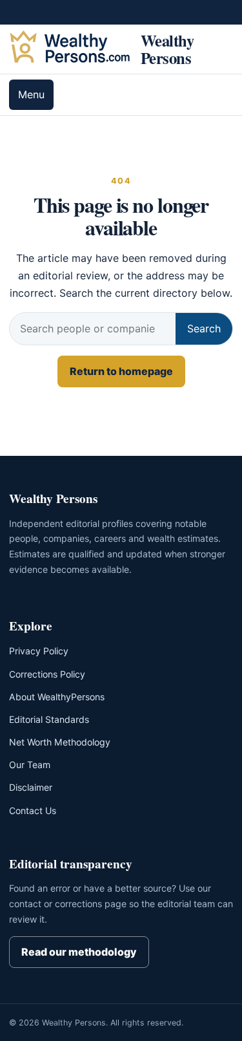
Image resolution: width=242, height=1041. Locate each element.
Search (204, 328)
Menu (31, 94)
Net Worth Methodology (59, 741)
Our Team (29, 764)
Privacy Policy (38, 650)
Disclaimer (30, 787)
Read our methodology (79, 951)
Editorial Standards (49, 719)
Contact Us (32, 810)
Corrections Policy (47, 674)
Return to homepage (121, 371)
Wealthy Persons (167, 48)
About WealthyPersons (57, 696)
